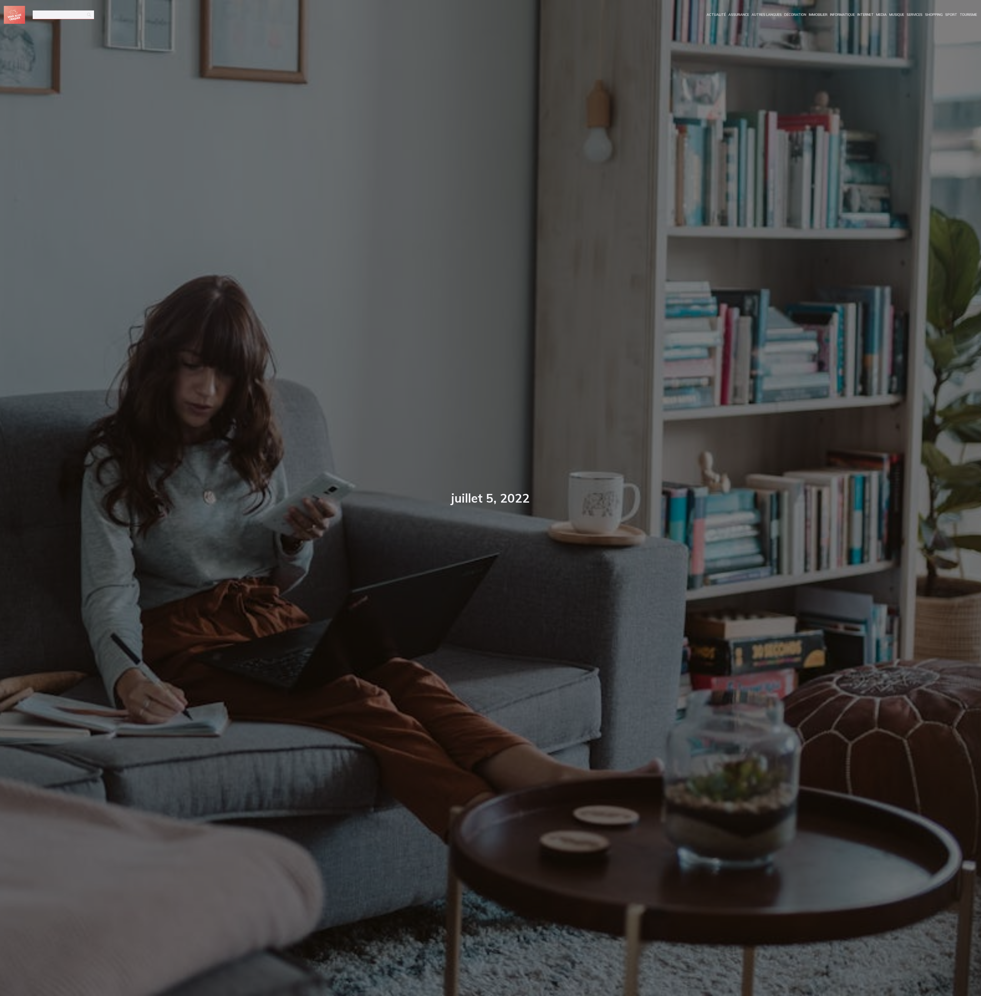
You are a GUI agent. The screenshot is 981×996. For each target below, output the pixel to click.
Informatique (842, 15)
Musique (896, 15)
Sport (951, 15)
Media (881, 15)
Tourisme (968, 15)
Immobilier (818, 15)
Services (914, 15)
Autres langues (767, 15)
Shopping (934, 15)
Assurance (738, 15)
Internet (865, 15)
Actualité (716, 15)
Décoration (795, 15)
